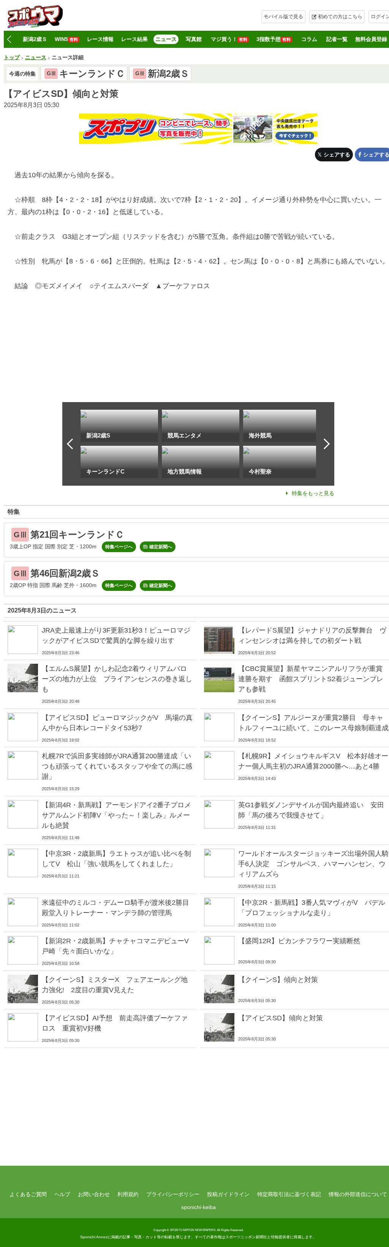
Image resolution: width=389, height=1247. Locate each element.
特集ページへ (119, 546)
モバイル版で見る (283, 16)
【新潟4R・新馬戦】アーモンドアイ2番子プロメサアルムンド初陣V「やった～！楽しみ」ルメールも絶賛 (116, 815)
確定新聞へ (160, 546)
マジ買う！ (229, 39)
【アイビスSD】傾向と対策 (280, 1018)
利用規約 (128, 1194)
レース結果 (134, 39)
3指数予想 (273, 39)
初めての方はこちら (340, 16)
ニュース (166, 39)
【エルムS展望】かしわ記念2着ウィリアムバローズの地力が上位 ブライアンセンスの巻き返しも (117, 679)
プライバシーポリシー (172, 1194)
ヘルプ (62, 1194)
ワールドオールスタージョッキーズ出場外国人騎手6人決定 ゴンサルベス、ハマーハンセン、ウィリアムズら (313, 864)
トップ (12, 57)
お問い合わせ (94, 1194)
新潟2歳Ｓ (35, 39)
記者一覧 (337, 39)
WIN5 (66, 39)
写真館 (194, 39)
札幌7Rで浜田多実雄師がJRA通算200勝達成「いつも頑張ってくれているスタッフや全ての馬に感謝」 (117, 766)
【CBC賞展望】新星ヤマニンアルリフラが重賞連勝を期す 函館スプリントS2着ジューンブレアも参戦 (310, 679)
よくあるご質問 (28, 1194)
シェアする (337, 155)
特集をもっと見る (313, 493)
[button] (9, 39)
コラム (309, 39)
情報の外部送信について (358, 1194)
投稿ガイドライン (228, 1194)
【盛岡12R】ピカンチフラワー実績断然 (299, 941)
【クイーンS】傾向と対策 (278, 979)
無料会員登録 (371, 39)
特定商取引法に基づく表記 (289, 1194)
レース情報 (100, 39)
